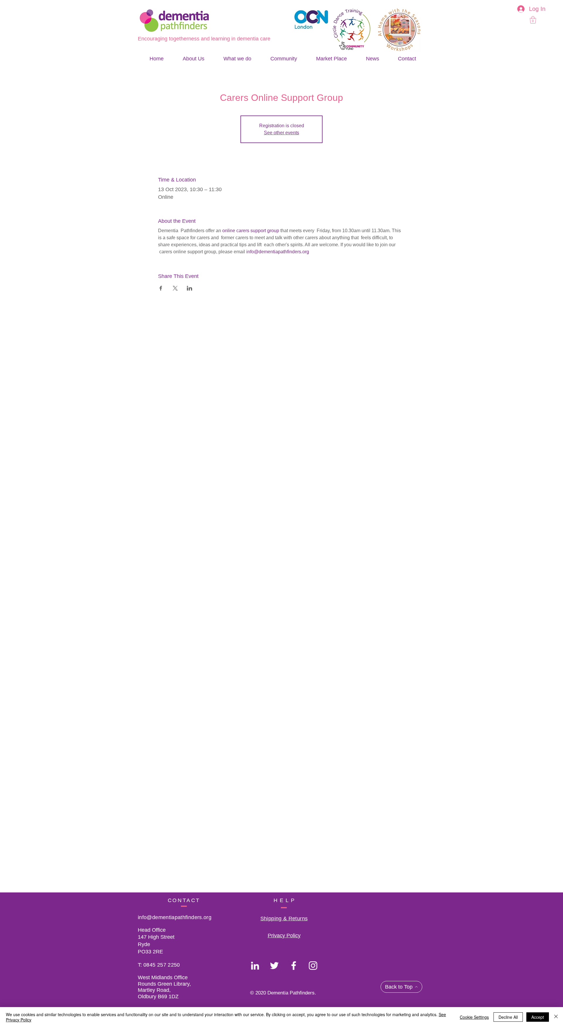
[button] (533, 19)
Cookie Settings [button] (474, 1017)
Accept (537, 1017)
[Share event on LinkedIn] (189, 288)
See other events (281, 132)
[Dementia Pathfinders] (255, 965)
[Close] (555, 1017)
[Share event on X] (175, 288)
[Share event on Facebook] (161, 288)
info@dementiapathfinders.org (174, 917)
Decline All (508, 1017)
